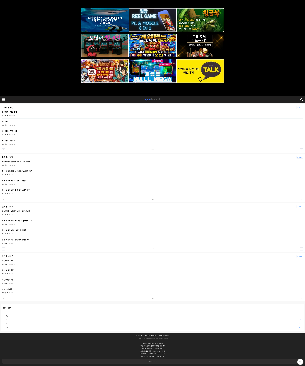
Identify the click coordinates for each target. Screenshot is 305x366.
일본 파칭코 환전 (8, 270)
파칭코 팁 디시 (7, 280)
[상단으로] (300, 362)
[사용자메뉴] (301, 99)
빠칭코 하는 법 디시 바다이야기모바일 (16, 161)
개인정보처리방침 (150, 335)
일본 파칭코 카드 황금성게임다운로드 (16, 190)
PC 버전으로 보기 (152, 361)
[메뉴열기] (3, 99)
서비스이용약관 (164, 335)
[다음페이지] (301, 149)
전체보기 (299, 107)
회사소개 (139, 335)
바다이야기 (6, 121)
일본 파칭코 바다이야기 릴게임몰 (14, 181)
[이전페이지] (3, 149)
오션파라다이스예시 (9, 112)
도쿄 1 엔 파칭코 (8, 289)
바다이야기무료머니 (9, 131)
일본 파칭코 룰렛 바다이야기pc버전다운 (17, 171)
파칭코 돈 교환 (7, 261)
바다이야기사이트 (8, 140)
